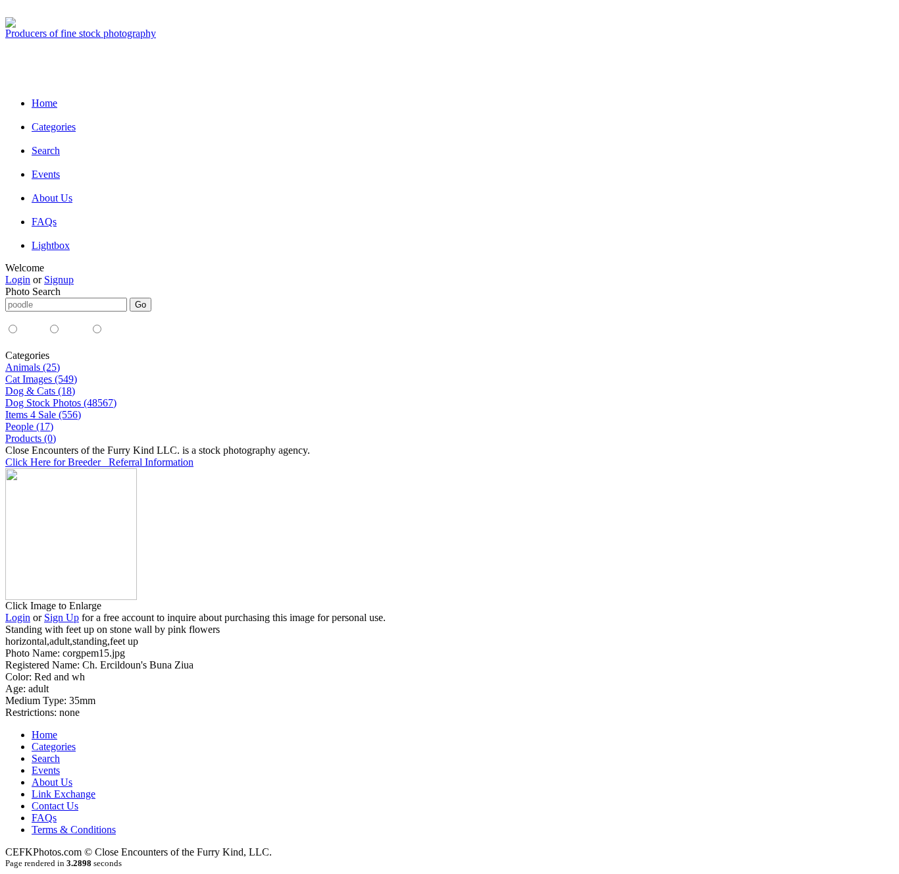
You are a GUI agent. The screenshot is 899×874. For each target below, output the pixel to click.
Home (44, 103)
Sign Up (61, 617)
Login (17, 279)
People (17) (29, 426)
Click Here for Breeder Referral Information (99, 462)
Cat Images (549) (41, 379)
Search (46, 150)
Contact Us (55, 805)
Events (46, 174)
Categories (54, 126)
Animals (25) (32, 367)
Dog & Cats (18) (40, 390)
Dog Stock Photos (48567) (60, 402)
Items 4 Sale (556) (43, 414)
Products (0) (30, 438)
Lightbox (51, 245)
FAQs (44, 221)
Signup (59, 279)
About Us (52, 198)
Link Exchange (63, 794)
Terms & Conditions (74, 829)
